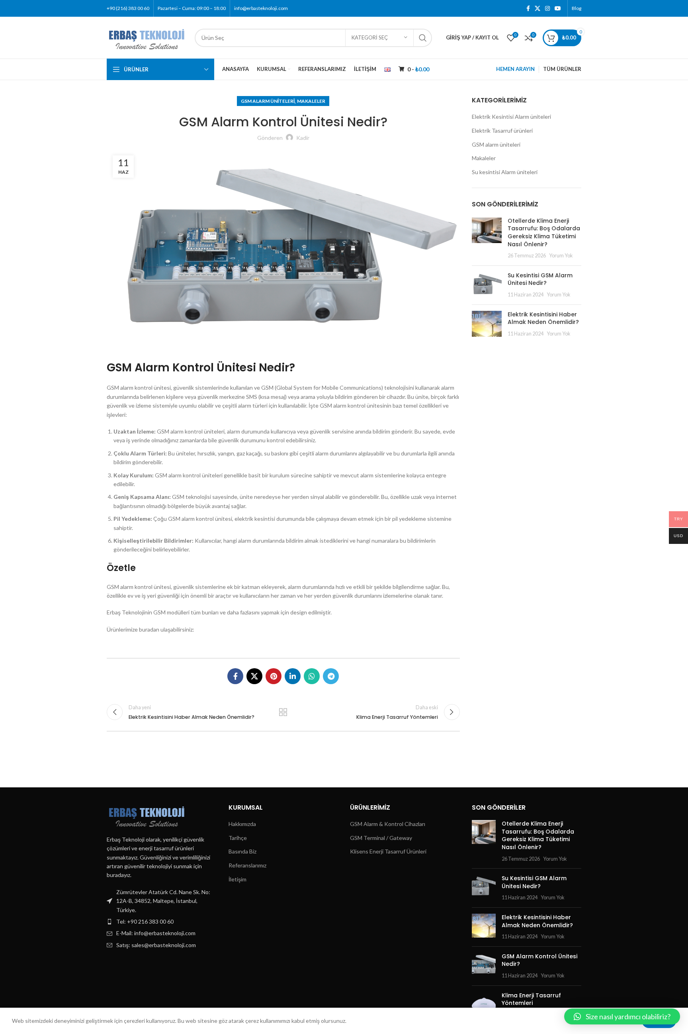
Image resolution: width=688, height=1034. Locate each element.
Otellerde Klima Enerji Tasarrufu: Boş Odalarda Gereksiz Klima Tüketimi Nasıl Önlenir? (544, 232)
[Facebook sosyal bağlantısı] (528, 8)
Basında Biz (242, 851)
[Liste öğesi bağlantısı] (162, 921)
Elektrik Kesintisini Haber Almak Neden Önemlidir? (543, 318)
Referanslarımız (247, 865)
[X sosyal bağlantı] (537, 8)
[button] (622, 1016)
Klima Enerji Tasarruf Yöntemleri (531, 999)
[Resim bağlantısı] (147, 814)
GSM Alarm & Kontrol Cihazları (387, 823)
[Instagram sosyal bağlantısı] (547, 8)
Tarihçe (238, 837)
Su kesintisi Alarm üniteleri (505, 172)
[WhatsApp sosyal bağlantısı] (312, 676)
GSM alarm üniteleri (268, 101)
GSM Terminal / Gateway (381, 837)
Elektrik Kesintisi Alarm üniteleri (511, 116)
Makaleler (311, 101)
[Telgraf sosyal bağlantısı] (331, 676)
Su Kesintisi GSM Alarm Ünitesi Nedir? (540, 279)
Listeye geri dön (283, 712)
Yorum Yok (561, 256)
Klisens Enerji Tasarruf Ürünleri (388, 851)
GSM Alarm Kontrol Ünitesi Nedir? (539, 960)
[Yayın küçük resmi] (487, 238)
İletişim (237, 879)
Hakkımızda (242, 823)
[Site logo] (147, 36)
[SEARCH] (423, 38)
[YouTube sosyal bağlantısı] (557, 8)
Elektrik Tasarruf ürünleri (502, 130)
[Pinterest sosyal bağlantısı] (273, 676)
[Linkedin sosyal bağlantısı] (293, 676)
